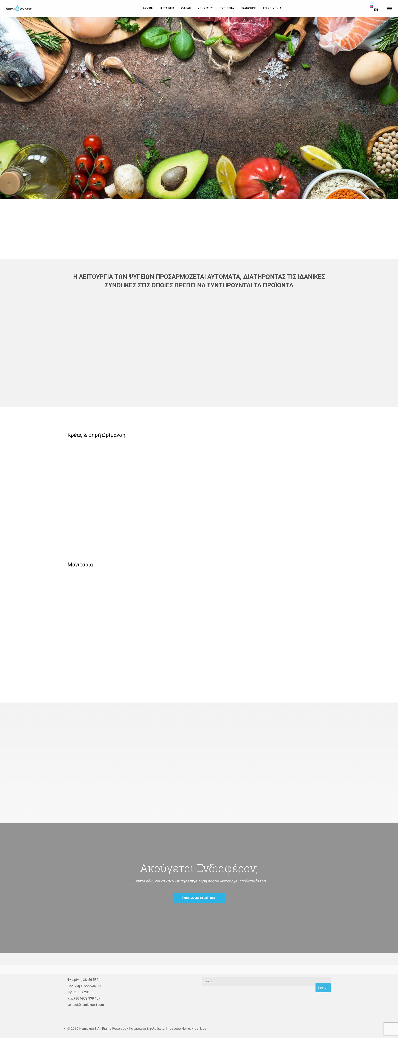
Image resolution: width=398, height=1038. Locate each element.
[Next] (389, 107)
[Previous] (8, 107)
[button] (199, 799)
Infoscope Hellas (178, 1029)
